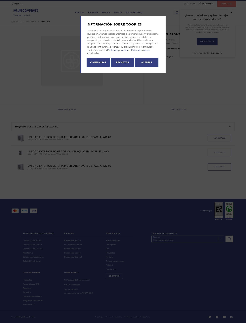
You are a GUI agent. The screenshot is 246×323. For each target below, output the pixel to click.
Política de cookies (140, 50)
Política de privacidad (118, 50)
